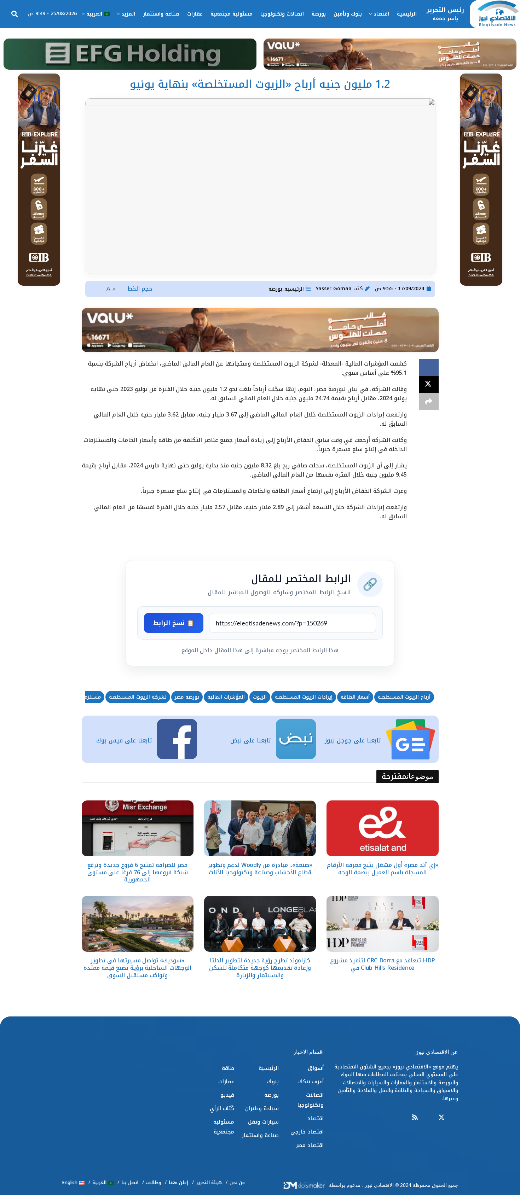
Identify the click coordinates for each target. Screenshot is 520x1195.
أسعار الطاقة (355, 697)
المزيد (128, 14)
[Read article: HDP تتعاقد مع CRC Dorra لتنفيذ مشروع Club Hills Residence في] (382, 924)
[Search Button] (14, 14)
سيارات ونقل (263, 1122)
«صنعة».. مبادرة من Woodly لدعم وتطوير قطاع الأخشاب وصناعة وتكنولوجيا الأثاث (260, 868)
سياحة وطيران (262, 1108)
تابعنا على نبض (250, 740)
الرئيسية (407, 14)
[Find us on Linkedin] (428, 1117)
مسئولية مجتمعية (231, 14)
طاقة (228, 1068)
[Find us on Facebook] (455, 1117)
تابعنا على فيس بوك (124, 740)
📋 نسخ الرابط (173, 623)
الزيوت (260, 697)
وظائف (153, 1182)
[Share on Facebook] (429, 367)
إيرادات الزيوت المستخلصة (304, 697)
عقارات (195, 14)
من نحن (237, 1182)
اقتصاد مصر (310, 1145)
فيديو (227, 1095)
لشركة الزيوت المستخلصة (138, 697)
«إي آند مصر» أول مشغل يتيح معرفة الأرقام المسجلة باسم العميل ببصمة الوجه (382, 868)
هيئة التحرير (209, 1182)
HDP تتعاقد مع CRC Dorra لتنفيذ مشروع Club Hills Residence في (382, 964)
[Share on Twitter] (429, 384)
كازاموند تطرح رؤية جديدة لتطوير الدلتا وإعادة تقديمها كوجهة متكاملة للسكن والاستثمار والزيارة (260, 968)
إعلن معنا (178, 1182)
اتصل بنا (129, 1182)
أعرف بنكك (311, 1081)
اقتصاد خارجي (307, 1132)
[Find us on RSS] (415, 1117)
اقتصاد (381, 14)
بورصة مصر (187, 697)
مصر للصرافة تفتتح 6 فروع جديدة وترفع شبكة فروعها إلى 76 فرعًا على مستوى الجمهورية (137, 872)
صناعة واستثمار (161, 14)
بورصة (319, 14)
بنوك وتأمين (348, 14)
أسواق (316, 1068)
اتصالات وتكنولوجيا (282, 14)
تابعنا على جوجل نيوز (353, 740)
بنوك (273, 1081)
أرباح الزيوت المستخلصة (404, 697)
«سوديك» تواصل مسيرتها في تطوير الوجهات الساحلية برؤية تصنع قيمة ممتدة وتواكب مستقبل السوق (137, 968)
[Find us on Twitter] (441, 1117)
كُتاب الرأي (222, 1108)
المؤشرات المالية (226, 697)
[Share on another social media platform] (429, 401)
